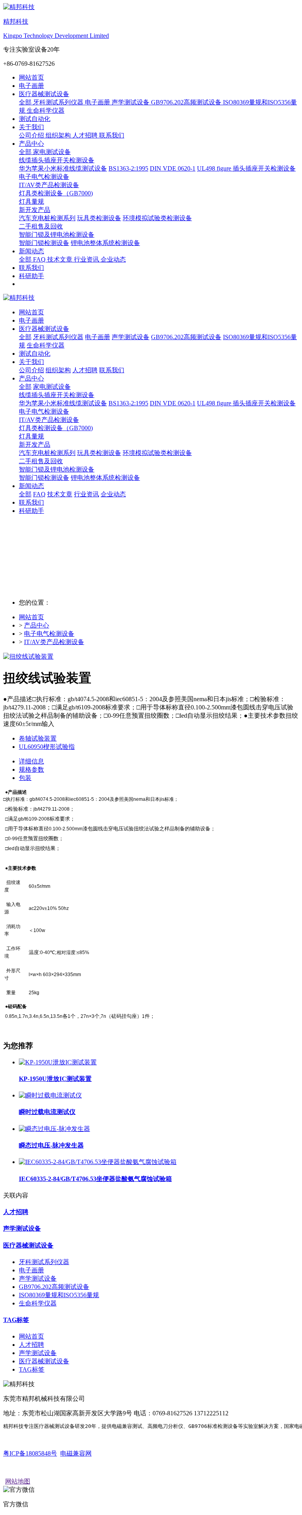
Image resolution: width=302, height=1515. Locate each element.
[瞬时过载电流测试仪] (50, 1095)
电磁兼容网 (76, 1453)
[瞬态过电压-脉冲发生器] (54, 1128)
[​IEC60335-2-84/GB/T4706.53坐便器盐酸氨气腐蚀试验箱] (98, 1162)
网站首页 (31, 77)
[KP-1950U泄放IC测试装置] (58, 1062)
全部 (26, 102)
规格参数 (31, 769)
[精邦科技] (151, 298)
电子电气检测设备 (44, 411)
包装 (25, 777)
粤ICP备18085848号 (30, 1453)
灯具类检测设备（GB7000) (56, 428)
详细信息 (31, 761)
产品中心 (36, 625)
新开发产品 (34, 444)
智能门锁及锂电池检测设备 (56, 469)
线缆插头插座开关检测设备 (56, 395)
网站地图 (17, 1481)
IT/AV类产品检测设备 (54, 642)
